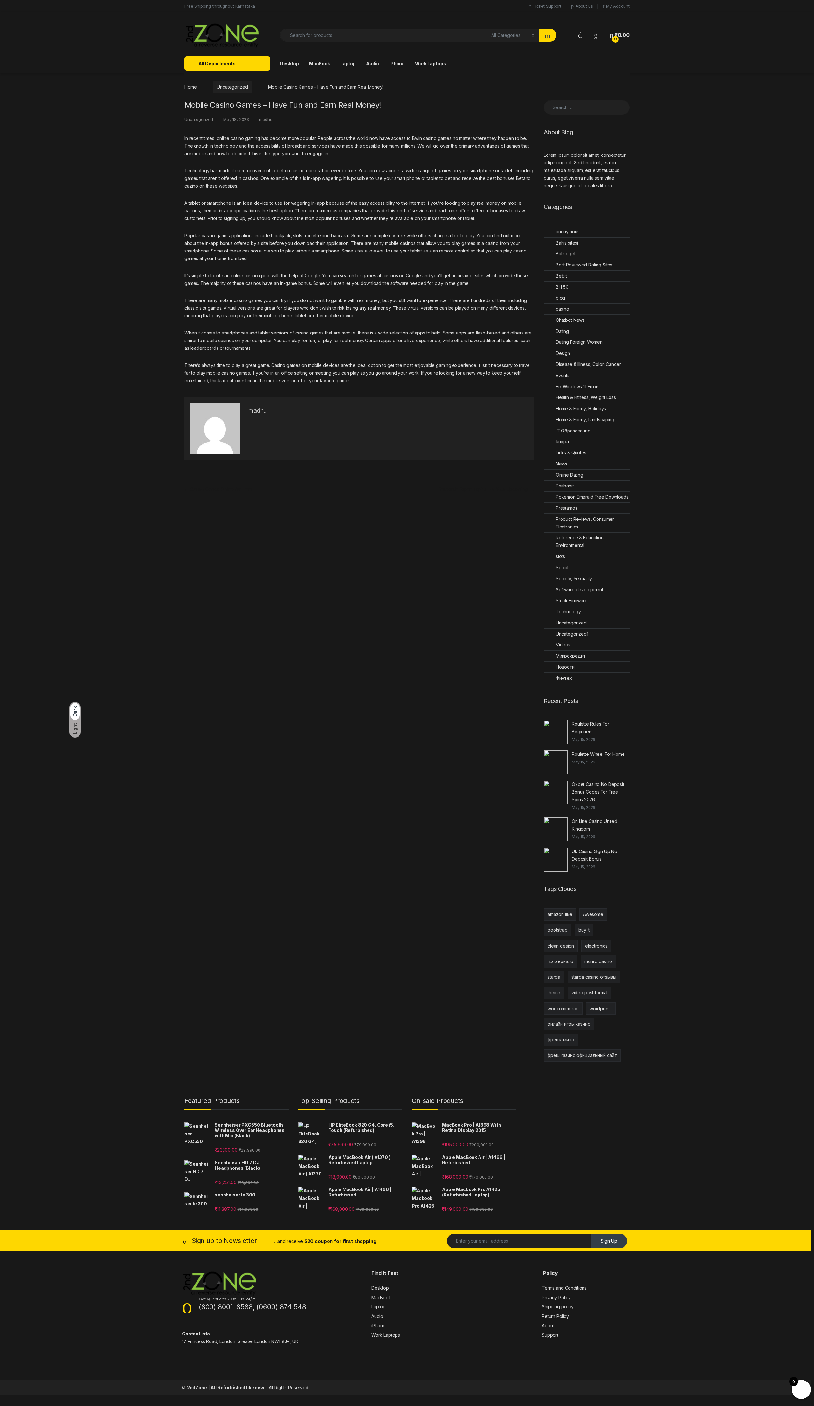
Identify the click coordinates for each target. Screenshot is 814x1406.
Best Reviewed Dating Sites (584, 264)
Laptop (348, 63)
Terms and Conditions (564, 1288)
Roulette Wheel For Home (598, 754)
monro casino (598, 961)
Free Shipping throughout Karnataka (219, 6)
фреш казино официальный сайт (582, 1055)
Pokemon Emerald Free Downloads (592, 497)
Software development (579, 589)
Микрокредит (571, 655)
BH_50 (562, 287)
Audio (372, 63)
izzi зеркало (560, 961)
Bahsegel (565, 253)
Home (190, 87)
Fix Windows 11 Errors (578, 386)
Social (562, 567)
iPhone (397, 63)
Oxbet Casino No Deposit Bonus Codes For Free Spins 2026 (598, 792)
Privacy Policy (556, 1297)
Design (563, 353)
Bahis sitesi (567, 242)
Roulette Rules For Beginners (590, 727)
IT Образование (573, 430)
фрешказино (561, 1039)
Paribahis (565, 485)
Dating (562, 331)
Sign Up (609, 1241)
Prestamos (566, 508)
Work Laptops (430, 63)
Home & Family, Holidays (581, 408)
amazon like (560, 914)
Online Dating (569, 475)
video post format (589, 992)
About (548, 1325)
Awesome (593, 914)
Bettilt (561, 276)
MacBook (319, 63)
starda (554, 977)
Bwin (417, 138)
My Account (618, 6)
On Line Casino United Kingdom (594, 824)
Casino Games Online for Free (218, 489)
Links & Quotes (571, 452)
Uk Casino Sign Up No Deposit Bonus (594, 855)
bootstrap (558, 930)
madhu (265, 119)
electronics (596, 945)
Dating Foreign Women (579, 342)
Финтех (564, 678)
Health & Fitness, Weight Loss (586, 397)
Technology (568, 611)
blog (560, 297)
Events (562, 375)
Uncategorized (232, 87)
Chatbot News (570, 320)
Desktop (289, 63)
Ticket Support (547, 6)
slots (560, 556)
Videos (563, 644)
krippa (562, 441)
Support (550, 1335)
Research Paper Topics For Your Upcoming (486, 489)
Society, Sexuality (574, 578)
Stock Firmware (572, 600)
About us (584, 6)
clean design (561, 945)
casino (562, 309)
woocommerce (563, 1008)
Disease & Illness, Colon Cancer (588, 364)
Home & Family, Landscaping (585, 419)
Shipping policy (558, 1306)
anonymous (568, 231)
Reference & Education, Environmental (580, 541)
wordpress (601, 1008)
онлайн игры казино (569, 1024)
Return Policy (555, 1316)
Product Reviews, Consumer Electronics (585, 522)
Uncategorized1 (572, 634)
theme (554, 992)
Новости (565, 667)
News (561, 463)
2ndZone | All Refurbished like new (225, 1387)
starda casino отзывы (593, 977)
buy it (584, 930)
